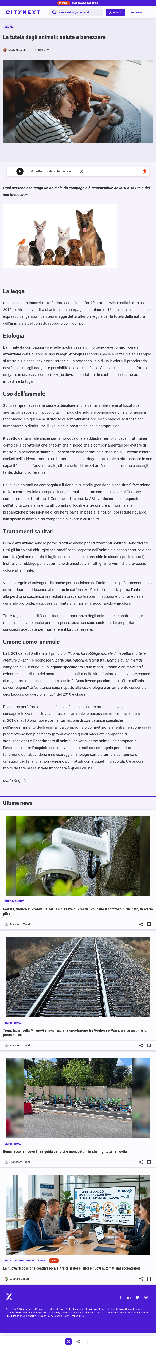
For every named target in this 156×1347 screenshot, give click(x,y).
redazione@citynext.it (24, 1316)
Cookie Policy (62, 1316)
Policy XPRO (78, 1316)
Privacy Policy (45, 1316)
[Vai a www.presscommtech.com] (144, 171)
